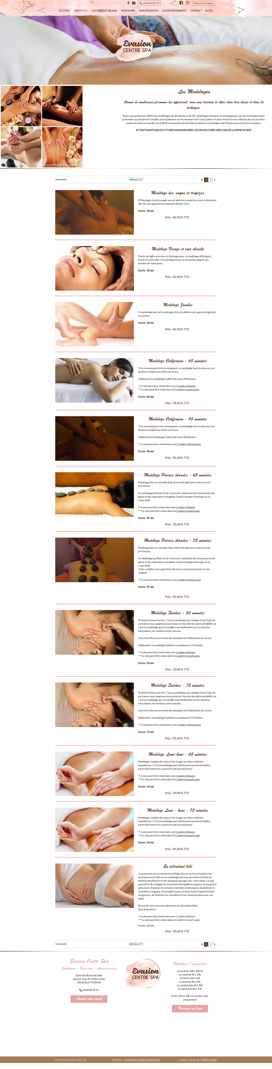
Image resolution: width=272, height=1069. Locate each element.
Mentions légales (209, 1060)
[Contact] (133, 3)
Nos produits (148, 10)
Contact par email (89, 998)
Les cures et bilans (104, 10)
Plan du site (194, 1060)
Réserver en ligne (203, 3)
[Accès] (128, 3)
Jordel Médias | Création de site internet (142, 1060)
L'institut (80, 10)
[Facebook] (181, 3)
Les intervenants (174, 10)
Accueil (64, 10)
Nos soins (128, 10)
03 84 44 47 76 (151, 3)
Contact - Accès (202, 10)
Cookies (183, 1060)
